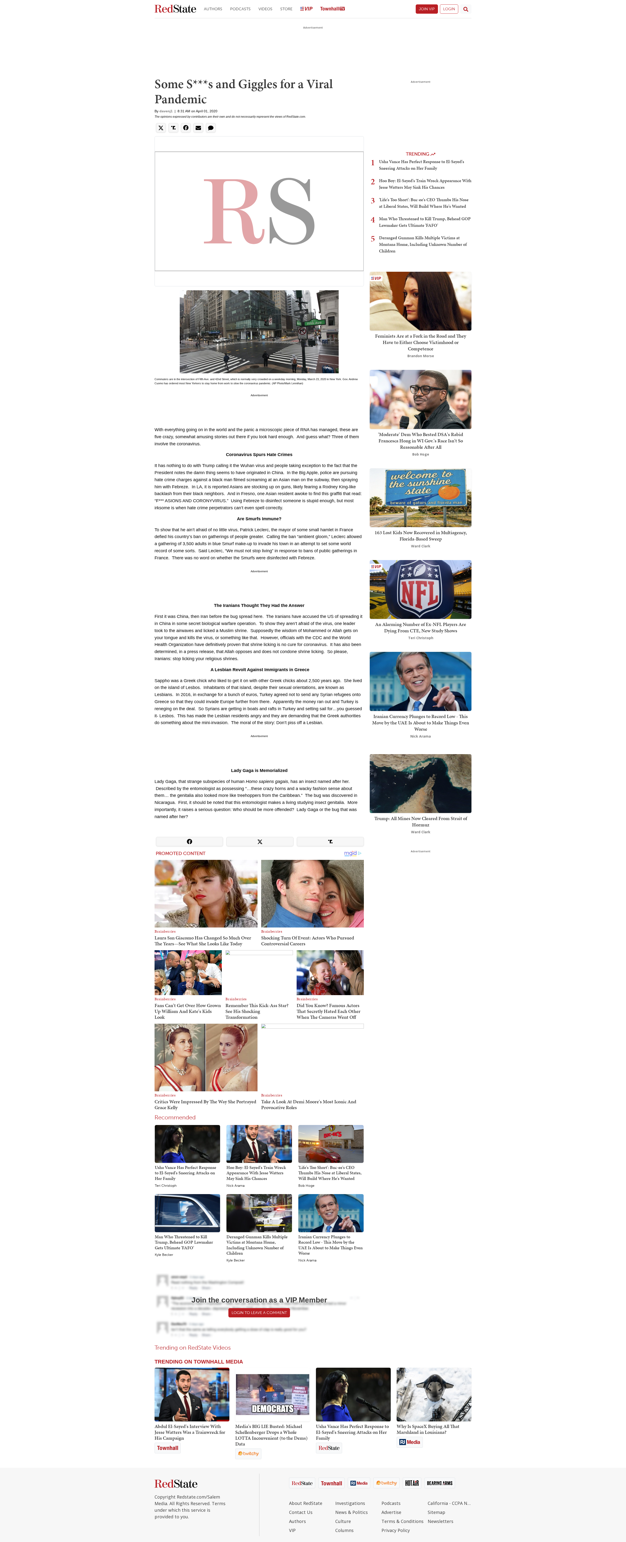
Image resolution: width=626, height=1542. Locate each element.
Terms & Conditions (402, 1521)
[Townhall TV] (332, 9)
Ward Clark (420, 546)
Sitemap (436, 1512)
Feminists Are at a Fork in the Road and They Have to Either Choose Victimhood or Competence (420, 342)
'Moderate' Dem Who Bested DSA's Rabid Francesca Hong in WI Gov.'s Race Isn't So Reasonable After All (420, 440)
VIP (292, 1530)
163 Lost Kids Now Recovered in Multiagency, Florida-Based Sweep (421, 535)
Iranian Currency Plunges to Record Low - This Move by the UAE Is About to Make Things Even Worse (330, 1245)
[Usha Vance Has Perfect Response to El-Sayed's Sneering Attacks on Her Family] (187, 1143)
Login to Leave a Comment (259, 1312)
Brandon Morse (420, 356)
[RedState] (175, 9)
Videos (265, 9)
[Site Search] (465, 9)
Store (286, 9)
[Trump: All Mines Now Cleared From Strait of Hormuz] (420, 783)
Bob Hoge (306, 1186)
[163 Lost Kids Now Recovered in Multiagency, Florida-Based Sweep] (420, 497)
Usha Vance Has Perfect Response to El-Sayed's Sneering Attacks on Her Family (185, 1172)
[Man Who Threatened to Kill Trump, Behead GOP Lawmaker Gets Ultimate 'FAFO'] (187, 1212)
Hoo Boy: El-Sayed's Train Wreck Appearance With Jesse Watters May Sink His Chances (256, 1172)
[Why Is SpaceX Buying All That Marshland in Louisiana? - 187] (434, 1394)
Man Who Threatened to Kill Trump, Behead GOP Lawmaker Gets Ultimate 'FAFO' (184, 1242)
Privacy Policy (395, 1530)
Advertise (391, 1512)
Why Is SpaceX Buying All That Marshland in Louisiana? (428, 1429)
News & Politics (351, 1512)
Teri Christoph (166, 1186)
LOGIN (449, 9)
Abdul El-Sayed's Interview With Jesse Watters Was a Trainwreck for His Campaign (190, 1432)
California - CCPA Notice (449, 1503)
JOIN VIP (427, 9)
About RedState (305, 1503)
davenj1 (166, 111)
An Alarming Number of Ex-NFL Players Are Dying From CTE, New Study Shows (420, 627)
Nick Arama (235, 1186)
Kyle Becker (164, 1255)
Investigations (350, 1503)
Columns (344, 1530)
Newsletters (440, 1521)
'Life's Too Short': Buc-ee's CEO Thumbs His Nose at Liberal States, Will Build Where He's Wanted (329, 1172)
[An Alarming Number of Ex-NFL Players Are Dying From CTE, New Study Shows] (420, 589)
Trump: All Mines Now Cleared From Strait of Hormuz (420, 821)
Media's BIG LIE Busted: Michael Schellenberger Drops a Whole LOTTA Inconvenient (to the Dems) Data (271, 1435)
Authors (213, 9)
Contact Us (301, 1512)
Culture (343, 1521)
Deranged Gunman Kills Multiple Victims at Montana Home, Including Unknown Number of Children (257, 1245)
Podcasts (240, 9)
